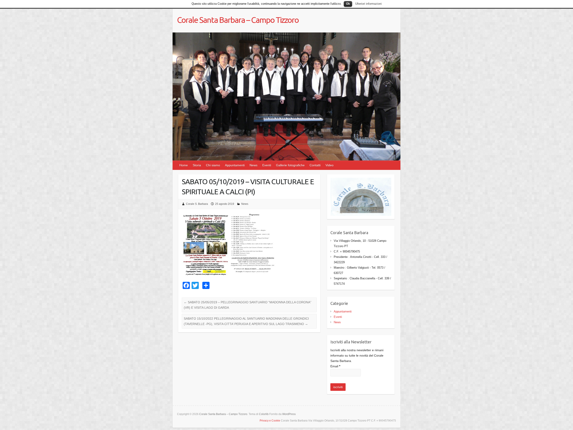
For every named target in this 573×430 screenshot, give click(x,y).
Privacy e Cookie (270, 420)
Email (335, 366)
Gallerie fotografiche (290, 165)
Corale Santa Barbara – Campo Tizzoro (238, 19)
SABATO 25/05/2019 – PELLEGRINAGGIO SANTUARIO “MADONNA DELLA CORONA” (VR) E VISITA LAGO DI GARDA (247, 304)
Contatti (315, 165)
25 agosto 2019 (224, 203)
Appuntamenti (235, 165)
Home (183, 165)
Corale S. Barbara (197, 203)
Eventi (266, 165)
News (253, 165)
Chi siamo (213, 165)
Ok (348, 3)
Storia (197, 165)
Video (329, 165)
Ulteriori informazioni (368, 3)
